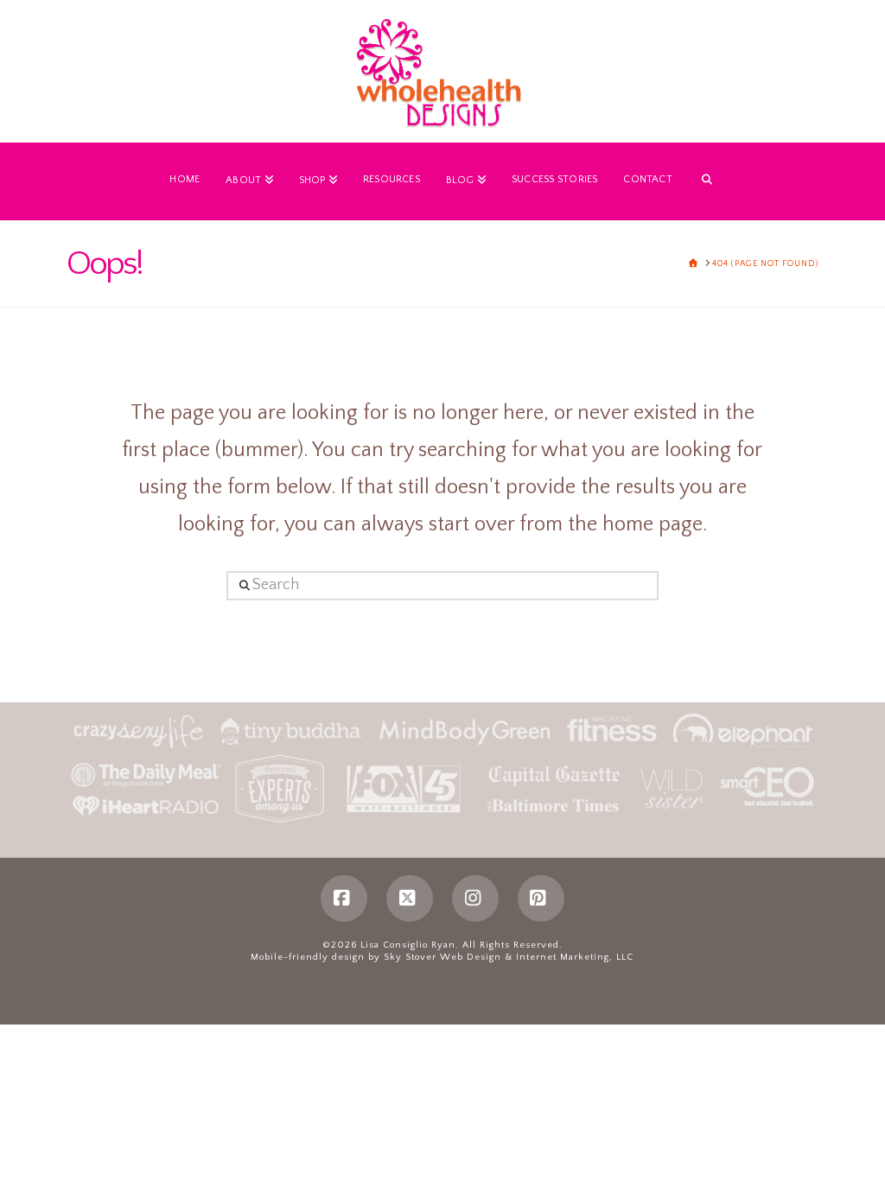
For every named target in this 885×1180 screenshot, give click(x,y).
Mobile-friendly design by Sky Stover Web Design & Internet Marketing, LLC (442, 957)
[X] (409, 898)
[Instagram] (475, 898)
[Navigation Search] (707, 181)
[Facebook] (344, 898)
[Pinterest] (541, 898)
